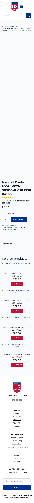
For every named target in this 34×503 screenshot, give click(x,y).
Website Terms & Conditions (17, 447)
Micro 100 (17, 420)
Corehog (17, 426)
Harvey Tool (17, 417)
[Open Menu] (21, 6)
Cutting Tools (13, 26)
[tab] (7, 243)
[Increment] (7, 219)
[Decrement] (3, 219)
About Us (17, 458)
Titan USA (17, 423)
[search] (28, 15)
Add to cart (19, 219)
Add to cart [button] (17, 284)
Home (4, 26)
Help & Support (17, 437)
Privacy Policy (17, 444)
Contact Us (17, 462)
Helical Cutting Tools (11, 229)
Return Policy (17, 441)
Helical (17, 413)
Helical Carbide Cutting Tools (13, 29)
